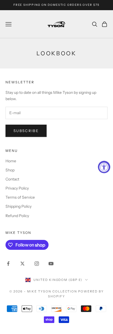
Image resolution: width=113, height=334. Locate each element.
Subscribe (26, 130)
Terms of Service (20, 197)
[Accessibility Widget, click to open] (104, 167)
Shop (10, 170)
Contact (12, 179)
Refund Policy (17, 215)
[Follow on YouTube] (51, 263)
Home (10, 160)
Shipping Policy (18, 206)
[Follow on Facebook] (8, 263)
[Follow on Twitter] (22, 263)
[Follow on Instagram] (36, 263)
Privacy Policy (17, 188)
